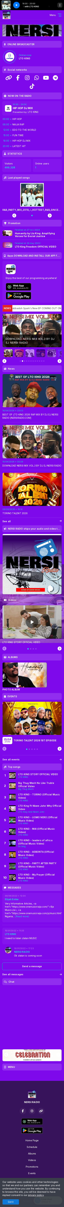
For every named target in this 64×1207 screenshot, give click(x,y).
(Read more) (22, 916)
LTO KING (33, 112)
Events (32, 1173)
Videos (32, 1160)
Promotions (32, 1166)
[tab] (28, 648)
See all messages (12, 974)
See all (6, 521)
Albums (32, 1153)
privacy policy (36, 1195)
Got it (10, 1201)
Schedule (32, 1147)
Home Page (32, 1140)
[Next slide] (60, 361)
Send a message (32, 966)
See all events (11, 759)
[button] (8, 353)
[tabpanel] (32, 624)
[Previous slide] (4, 361)
